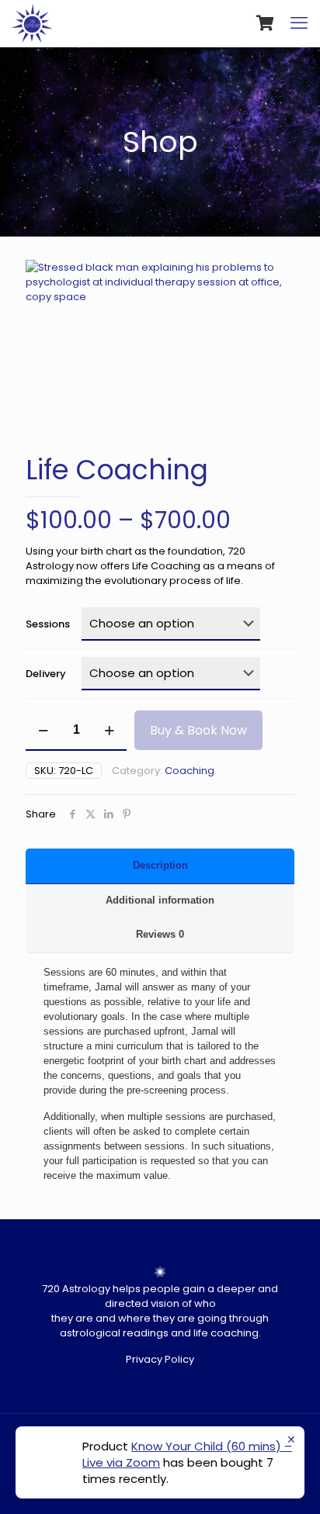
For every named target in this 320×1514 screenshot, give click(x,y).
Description (160, 865)
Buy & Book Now (198, 730)
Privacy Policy (160, 1359)
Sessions (48, 624)
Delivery (46, 673)
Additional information (160, 900)
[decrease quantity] (43, 730)
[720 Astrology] (32, 23)
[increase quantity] (109, 730)
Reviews (160, 934)
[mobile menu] (299, 23)
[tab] (160, 866)
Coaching (189, 770)
